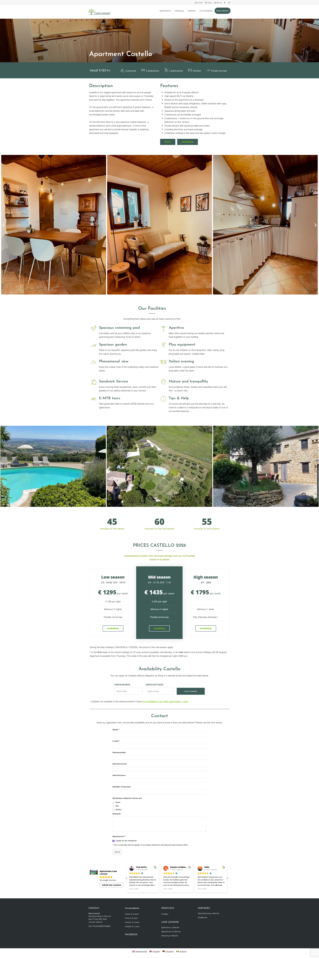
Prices (168, 142)
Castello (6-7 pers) (132, 926)
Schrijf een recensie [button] (111, 885)
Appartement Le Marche (171, 931)
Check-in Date (122, 684)
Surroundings (205, 10)
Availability (187, 142)
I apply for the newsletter (126, 840)
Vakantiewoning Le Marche (208, 913)
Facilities (192, 10)
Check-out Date (154, 684)
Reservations (222, 10)
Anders (119, 809)
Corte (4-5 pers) (131, 918)
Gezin (118, 802)
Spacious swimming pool (119, 328)
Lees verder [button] (133, 889)
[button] (3, 225)
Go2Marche (202, 917)
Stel (117, 806)
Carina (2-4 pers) (132, 914)
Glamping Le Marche (169, 935)
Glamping (179, 10)
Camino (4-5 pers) (132, 922)
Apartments (165, 10)
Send (117, 851)
